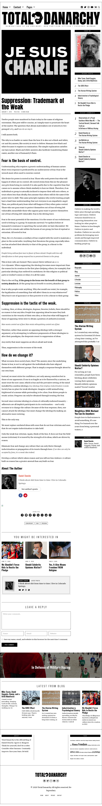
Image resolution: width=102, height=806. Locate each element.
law (73, 749)
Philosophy (78, 287)
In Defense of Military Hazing (88, 128)
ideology (89, 745)
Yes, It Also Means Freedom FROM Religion (57, 567)
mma (77, 751)
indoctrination (94, 745)
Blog (76, 271)
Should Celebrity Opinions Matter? (33, 566)
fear (37, 523)
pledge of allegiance (88, 752)
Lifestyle (78, 279)
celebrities (78, 740)
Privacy (53, 795)
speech (96, 755)
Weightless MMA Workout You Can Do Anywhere (87, 412)
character (90, 740)
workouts (82, 758)
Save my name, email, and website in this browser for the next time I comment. (36, 639)
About (47, 795)
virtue (75, 758)
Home (5, 7)
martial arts (86, 749)
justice (98, 745)
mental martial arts (93, 749)
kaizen (71, 749)
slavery (85, 755)
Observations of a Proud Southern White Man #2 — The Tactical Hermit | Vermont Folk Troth (89, 122)
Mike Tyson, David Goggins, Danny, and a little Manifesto (87, 79)
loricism (76, 749)
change (86, 740)
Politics (17, 112)
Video (76, 295)
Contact (59, 795)
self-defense (76, 755)
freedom (44, 523)
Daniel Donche (25, 475)
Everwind (98, 740)
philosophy (81, 752)
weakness (78, 758)
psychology (96, 751)
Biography (78, 267)
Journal (77, 275)
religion (71, 755)
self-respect (81, 755)
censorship (29, 523)
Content (17, 7)
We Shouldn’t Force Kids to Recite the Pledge (10, 567)
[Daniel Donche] (78, 443)
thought (71, 758)
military (73, 751)
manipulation (81, 749)
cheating (94, 740)
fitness (75, 744)
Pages (29, 7)
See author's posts (30, 489)
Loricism (77, 283)
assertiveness (73, 740)
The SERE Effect (83, 86)
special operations (90, 755)
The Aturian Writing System (87, 91)
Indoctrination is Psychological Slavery (88, 97)
